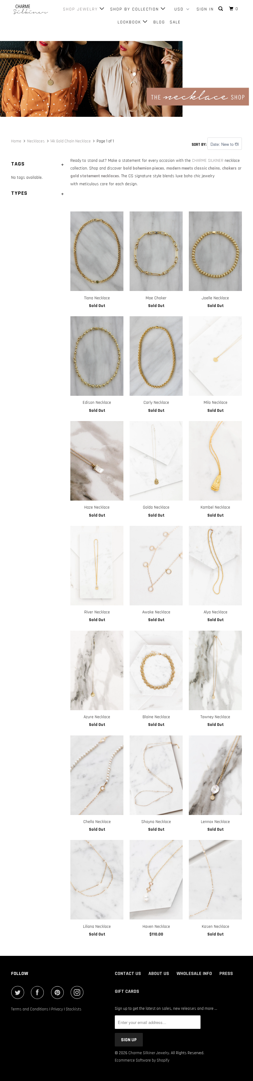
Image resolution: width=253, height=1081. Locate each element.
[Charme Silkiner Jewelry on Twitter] (19, 992)
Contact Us (128, 973)
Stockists (73, 1009)
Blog (159, 22)
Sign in (205, 9)
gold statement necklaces (94, 176)
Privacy (57, 1009)
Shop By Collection (135, 9)
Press (226, 973)
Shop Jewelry (81, 9)
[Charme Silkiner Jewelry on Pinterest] (58, 992)
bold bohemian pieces (143, 168)
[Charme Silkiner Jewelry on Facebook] (38, 992)
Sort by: (199, 144)
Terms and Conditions (29, 1009)
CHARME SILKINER (207, 160)
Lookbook (130, 22)
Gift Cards (127, 991)
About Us (158, 973)
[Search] (221, 8)
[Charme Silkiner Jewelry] (30, 10)
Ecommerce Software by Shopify (142, 1060)
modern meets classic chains (193, 168)
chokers (229, 168)
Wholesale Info (194, 973)
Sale (175, 22)
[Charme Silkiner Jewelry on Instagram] (78, 992)
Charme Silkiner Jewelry (148, 1052)
